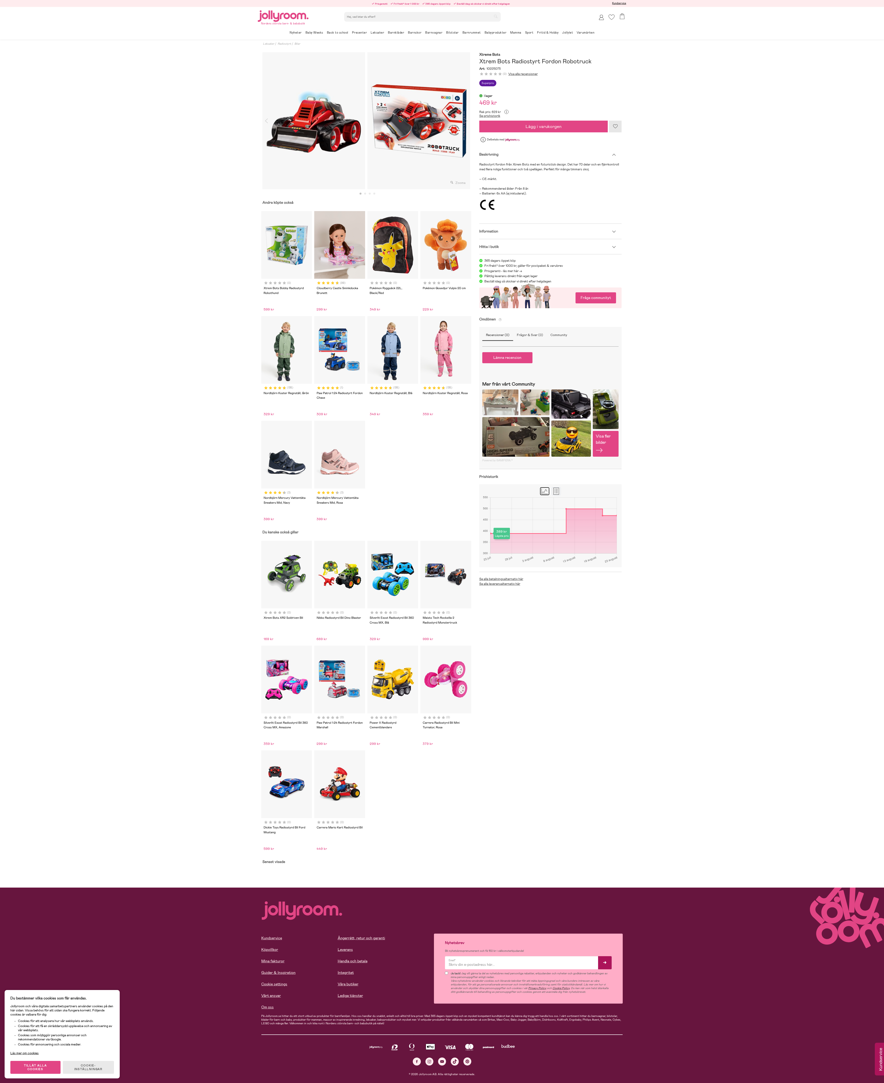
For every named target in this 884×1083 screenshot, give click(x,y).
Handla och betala (352, 961)
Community (558, 335)
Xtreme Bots (489, 54)
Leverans (345, 949)
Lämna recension (507, 357)
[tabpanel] (313, 120)
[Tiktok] (455, 1061)
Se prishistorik (489, 116)
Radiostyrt (284, 44)
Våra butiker (348, 984)
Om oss (267, 1007)
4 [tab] (374, 194)
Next (466, 120)
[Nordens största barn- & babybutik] (283, 15)
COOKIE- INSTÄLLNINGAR (88, 1067)
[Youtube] (442, 1061)
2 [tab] (365, 194)
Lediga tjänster (350, 995)
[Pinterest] (467, 1061)
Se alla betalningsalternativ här (501, 579)
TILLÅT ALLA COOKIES (35, 1067)
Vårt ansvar (271, 995)
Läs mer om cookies (24, 1053)
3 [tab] (369, 194)
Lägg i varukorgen (543, 126)
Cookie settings (274, 984)
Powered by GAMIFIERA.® (497, 460)
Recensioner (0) (497, 335)
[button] (612, 17)
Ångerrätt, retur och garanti (361, 938)
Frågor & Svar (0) (530, 335)
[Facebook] (417, 1061)
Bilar (297, 44)
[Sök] (495, 16)
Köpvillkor (269, 949)
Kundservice (619, 3)
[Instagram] (429, 1061)
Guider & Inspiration (278, 972)
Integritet (346, 972)
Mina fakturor (273, 961)
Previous (266, 120)
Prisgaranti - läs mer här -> (503, 271)
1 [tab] (360, 194)
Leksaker (268, 44)
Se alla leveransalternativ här (499, 584)
